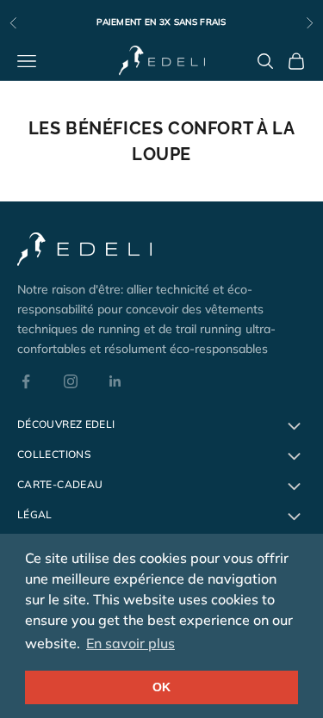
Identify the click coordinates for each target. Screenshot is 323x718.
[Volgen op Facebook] (25, 381)
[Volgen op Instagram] (70, 381)
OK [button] (161, 687)
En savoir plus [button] (130, 643)
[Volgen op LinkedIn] (115, 381)
